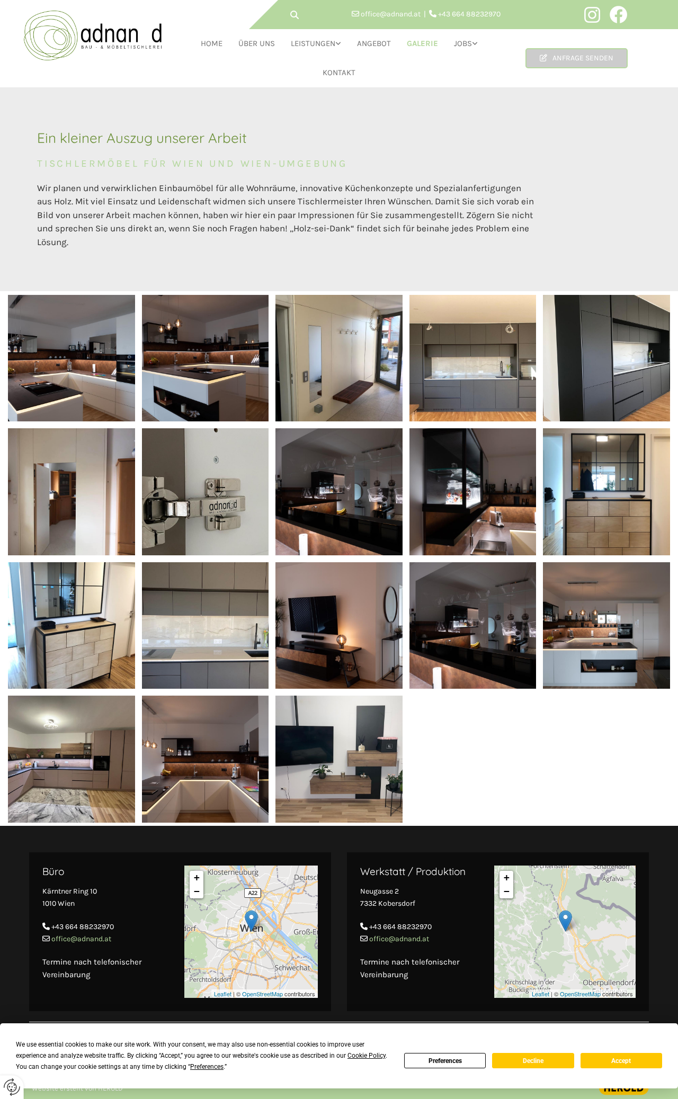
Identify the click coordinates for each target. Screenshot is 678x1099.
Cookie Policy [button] (366, 1055)
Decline (533, 1061)
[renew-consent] (12, 1087)
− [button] (197, 891)
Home (211, 43)
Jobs (463, 43)
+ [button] (197, 877)
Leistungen (313, 43)
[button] (576, 58)
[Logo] (93, 35)
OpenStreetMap (262, 993)
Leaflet (222, 993)
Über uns (256, 43)
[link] (316, 43)
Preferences (445, 1061)
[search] (294, 15)
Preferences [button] (207, 1066)
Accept (621, 1061)
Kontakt (339, 72)
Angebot (374, 43)
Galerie (422, 43)
